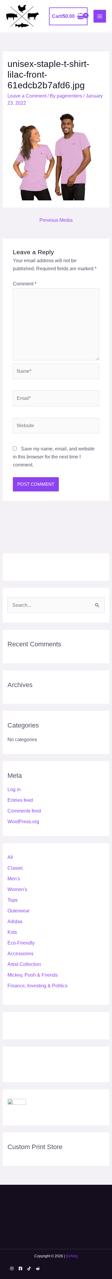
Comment (24, 283)
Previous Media (56, 220)
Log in (14, 789)
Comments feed (24, 810)
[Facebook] (20, 1268)
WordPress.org (23, 821)
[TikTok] (29, 1268)
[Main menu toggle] (99, 16)
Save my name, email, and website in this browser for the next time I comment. (54, 456)
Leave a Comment (26, 95)
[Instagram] (11, 1268)
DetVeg (72, 1256)
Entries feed (20, 800)
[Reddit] (37, 1268)
